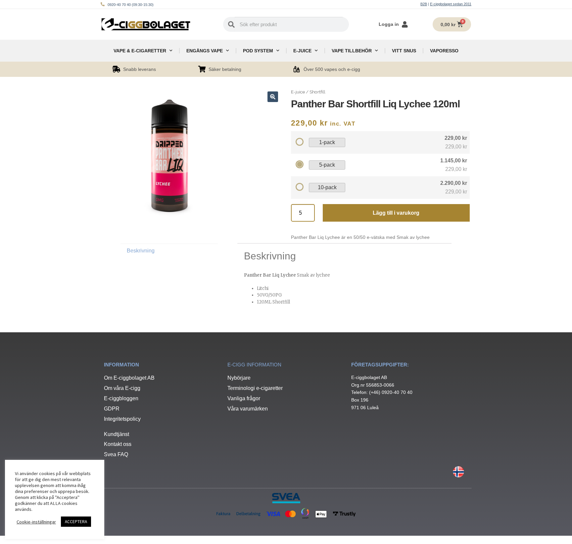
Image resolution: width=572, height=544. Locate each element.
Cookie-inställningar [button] (36, 522)
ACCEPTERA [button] (76, 521)
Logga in (389, 24)
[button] (272, 96)
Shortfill (317, 91)
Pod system (258, 50)
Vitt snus (404, 50)
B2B (423, 4)
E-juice (302, 50)
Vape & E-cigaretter (140, 50)
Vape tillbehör (352, 50)
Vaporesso (444, 50)
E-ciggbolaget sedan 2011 (450, 4)
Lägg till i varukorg (396, 213)
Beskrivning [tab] (141, 250)
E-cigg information (254, 364)
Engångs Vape (204, 50)
